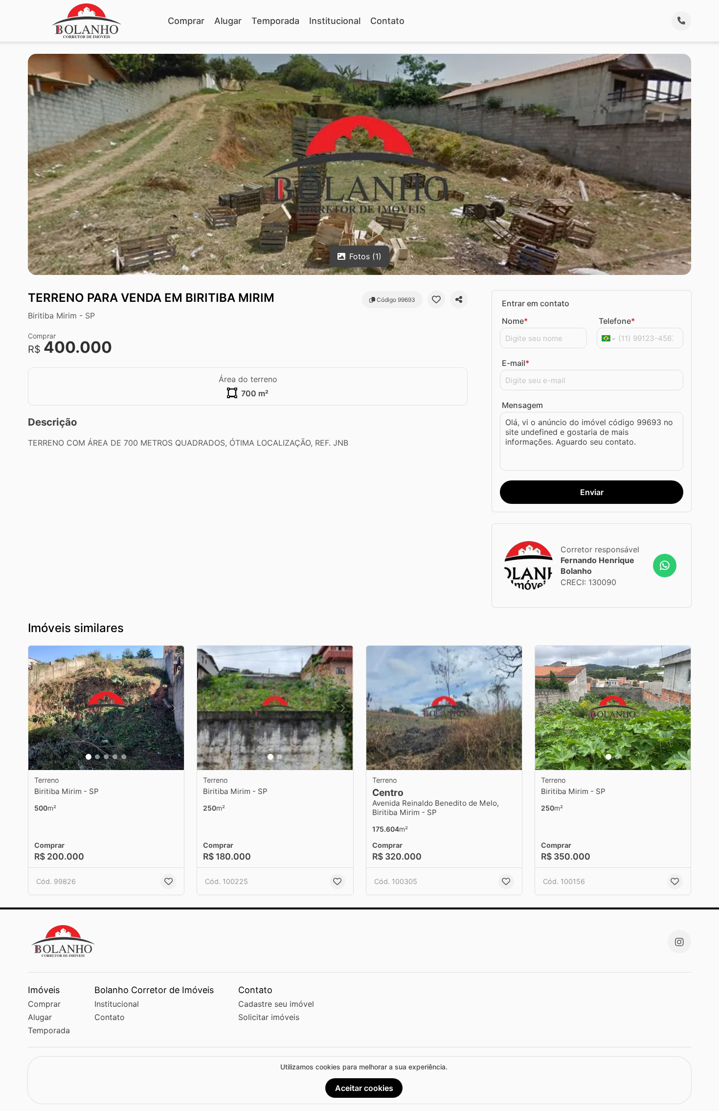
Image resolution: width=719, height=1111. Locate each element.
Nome (515, 321)
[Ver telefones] (681, 21)
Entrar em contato (535, 303)
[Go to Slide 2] (97, 756)
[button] (106, 708)
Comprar (186, 21)
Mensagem (522, 405)
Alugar (228, 21)
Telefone (617, 321)
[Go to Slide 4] (114, 756)
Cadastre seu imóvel (276, 1004)
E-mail (515, 363)
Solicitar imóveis (268, 1017)
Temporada (275, 21)
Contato (387, 21)
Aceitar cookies (364, 1088)
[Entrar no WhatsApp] (664, 565)
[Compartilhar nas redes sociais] (459, 299)
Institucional (334, 21)
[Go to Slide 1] (88, 757)
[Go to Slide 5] (123, 756)
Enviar (592, 492)
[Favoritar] (436, 299)
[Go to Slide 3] (106, 756)
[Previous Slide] (38, 708)
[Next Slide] (173, 708)
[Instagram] (679, 941)
